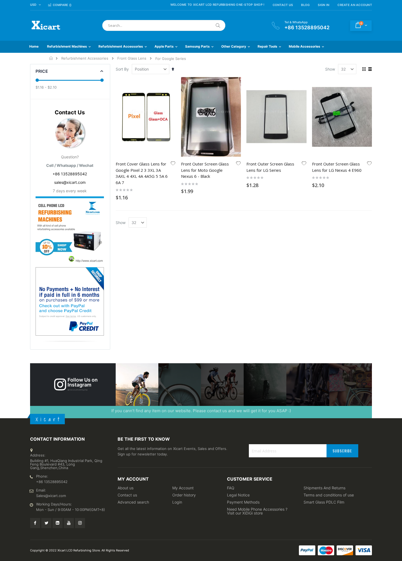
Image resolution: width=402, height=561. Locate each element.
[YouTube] (69, 523)
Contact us (127, 495)
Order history (184, 495)
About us (125, 488)
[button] (173, 163)
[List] (370, 69)
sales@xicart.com (70, 182)
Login (177, 502)
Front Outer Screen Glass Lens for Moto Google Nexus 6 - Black (205, 170)
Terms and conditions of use (329, 495)
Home (51, 58)
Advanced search (133, 502)
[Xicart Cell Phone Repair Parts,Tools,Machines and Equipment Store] (45, 26)
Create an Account (354, 5)
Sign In (323, 5)
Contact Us (283, 5)
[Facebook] (35, 523)
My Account (183, 488)
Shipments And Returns (324, 488)
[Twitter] (46, 523)
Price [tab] (42, 71)
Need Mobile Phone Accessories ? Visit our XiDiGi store (257, 511)
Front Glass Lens (131, 58)
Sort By (122, 69)
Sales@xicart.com (51, 495)
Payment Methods (243, 502)
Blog (305, 5)
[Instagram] (80, 523)
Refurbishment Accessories (84, 58)
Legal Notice (238, 495)
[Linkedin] (58, 523)
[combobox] (163, 25)
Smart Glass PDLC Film (324, 502)
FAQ (230, 488)
